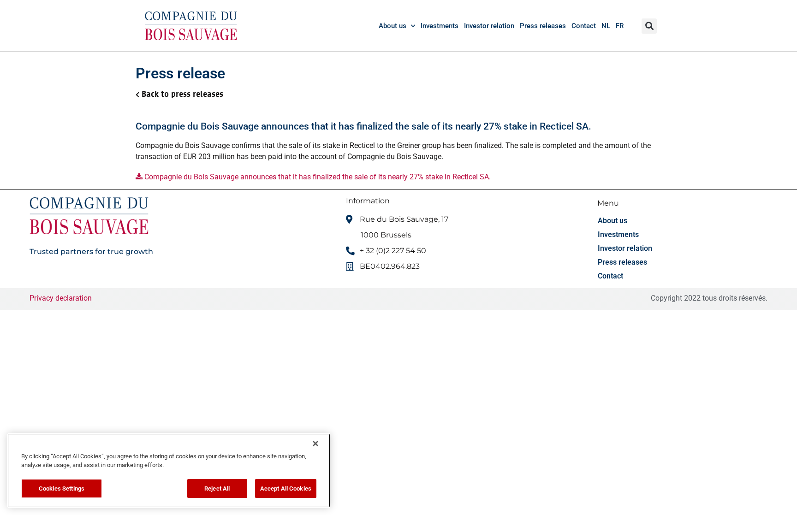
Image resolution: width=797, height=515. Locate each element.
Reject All (217, 488)
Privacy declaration (61, 298)
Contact (583, 26)
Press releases (543, 26)
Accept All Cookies (285, 488)
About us (392, 26)
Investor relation (489, 26)
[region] (168, 470)
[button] (649, 26)
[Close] (315, 443)
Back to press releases (182, 94)
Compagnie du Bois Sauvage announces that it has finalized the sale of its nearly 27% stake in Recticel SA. (317, 176)
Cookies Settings (61, 488)
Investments (439, 26)
